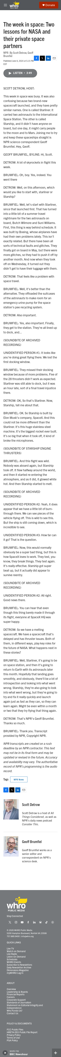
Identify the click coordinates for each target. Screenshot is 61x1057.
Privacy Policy (14, 1035)
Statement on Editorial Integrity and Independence (25, 1006)
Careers (11, 997)
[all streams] (56, 1053)
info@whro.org (27, 936)
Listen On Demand (16, 956)
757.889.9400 (13, 936)
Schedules (12, 959)
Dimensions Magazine (18, 970)
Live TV (10, 948)
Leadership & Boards (17, 992)
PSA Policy (12, 1040)
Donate (50, 5)
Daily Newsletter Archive (19, 967)
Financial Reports (15, 994)
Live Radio (12, 954)
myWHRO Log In (15, 973)
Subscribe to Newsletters (19, 964)
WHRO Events (14, 962)
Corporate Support (16, 999)
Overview (11, 989)
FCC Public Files (15, 1029)
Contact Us (12, 1013)
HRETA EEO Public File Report (22, 1032)
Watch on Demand (16, 951)
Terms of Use (13, 1037)
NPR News (19, 779)
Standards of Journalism (19, 1002)
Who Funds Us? (14, 1010)
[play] (5, 1052)
